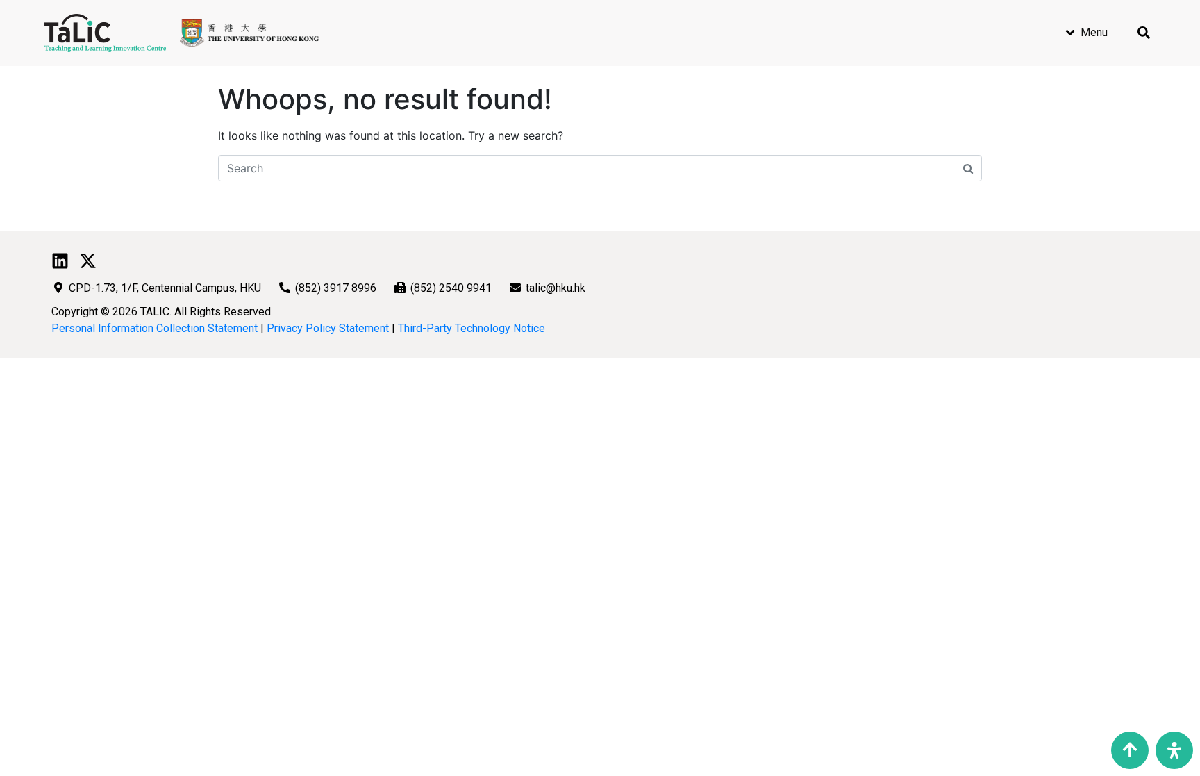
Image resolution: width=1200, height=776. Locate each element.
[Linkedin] (60, 261)
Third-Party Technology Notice (471, 328)
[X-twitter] (88, 261)
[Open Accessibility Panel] (1174, 750)
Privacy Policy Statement (328, 328)
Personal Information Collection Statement (154, 328)
